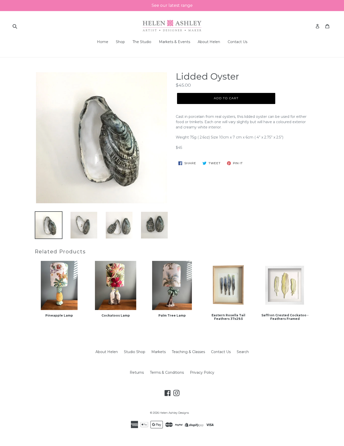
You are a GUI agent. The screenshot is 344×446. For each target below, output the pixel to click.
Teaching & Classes (188, 352)
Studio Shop (134, 352)
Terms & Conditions (167, 372)
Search (243, 352)
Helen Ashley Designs (174, 413)
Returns (137, 372)
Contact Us (221, 352)
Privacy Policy (202, 372)
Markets (158, 352)
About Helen (106, 352)
